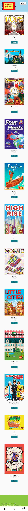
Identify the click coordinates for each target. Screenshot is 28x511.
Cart (21, 507)
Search (14, 508)
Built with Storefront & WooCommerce (11, 505)
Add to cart (14, 42)
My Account (4, 508)
